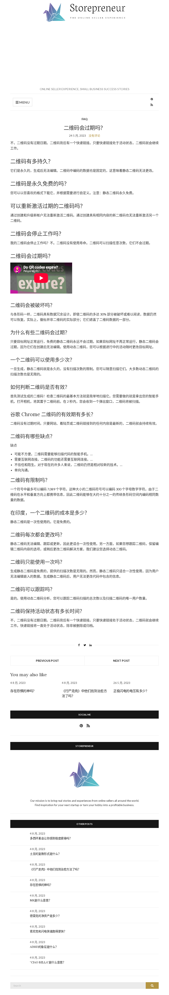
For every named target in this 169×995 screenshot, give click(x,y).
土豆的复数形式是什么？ (45, 854)
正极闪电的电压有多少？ (131, 691)
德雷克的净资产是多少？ (45, 916)
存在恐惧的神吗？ (23, 691)
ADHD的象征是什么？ (44, 947)
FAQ (85, 119)
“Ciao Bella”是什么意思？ (48, 962)
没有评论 (94, 135)
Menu (24, 102)
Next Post (121, 660)
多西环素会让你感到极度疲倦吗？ (51, 838)
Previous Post (47, 660)
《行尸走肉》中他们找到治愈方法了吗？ (55, 869)
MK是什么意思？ (40, 900)
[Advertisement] (84, 55)
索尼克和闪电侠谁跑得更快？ (48, 931)
